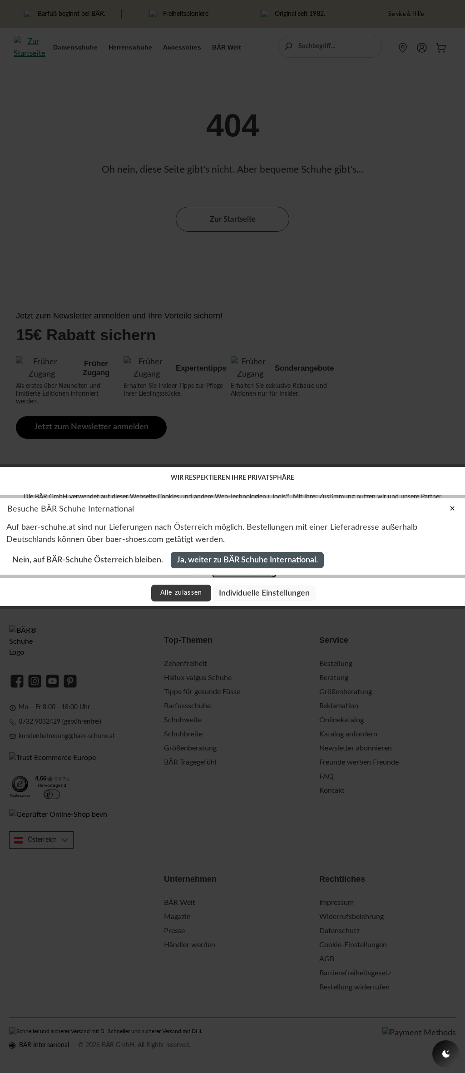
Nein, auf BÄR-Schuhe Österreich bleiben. (87, 560)
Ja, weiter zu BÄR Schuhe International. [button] (247, 560)
